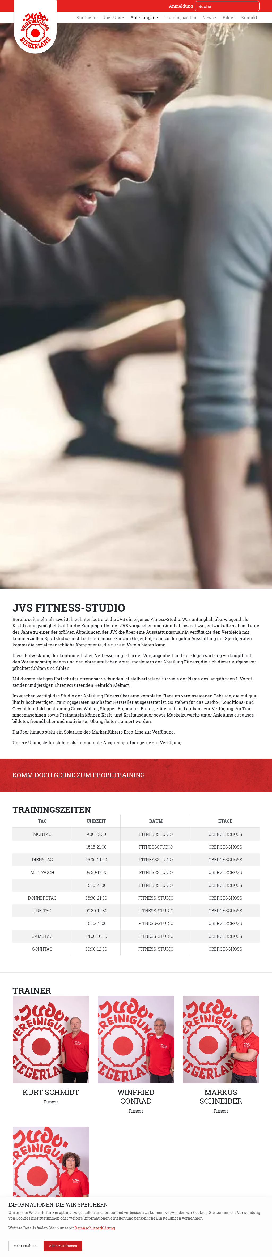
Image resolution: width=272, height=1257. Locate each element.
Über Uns (111, 17)
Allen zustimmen (63, 1245)
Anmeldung (181, 6)
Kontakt (249, 17)
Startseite (86, 17)
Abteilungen (142, 17)
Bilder (229, 17)
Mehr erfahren (25, 1245)
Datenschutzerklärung (95, 1227)
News (208, 17)
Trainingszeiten (180, 17)
